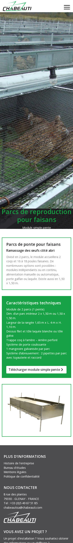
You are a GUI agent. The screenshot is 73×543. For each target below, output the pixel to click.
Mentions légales (15, 472)
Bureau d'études (15, 468)
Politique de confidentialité (22, 476)
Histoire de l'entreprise (19, 463)
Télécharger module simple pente (34, 369)
